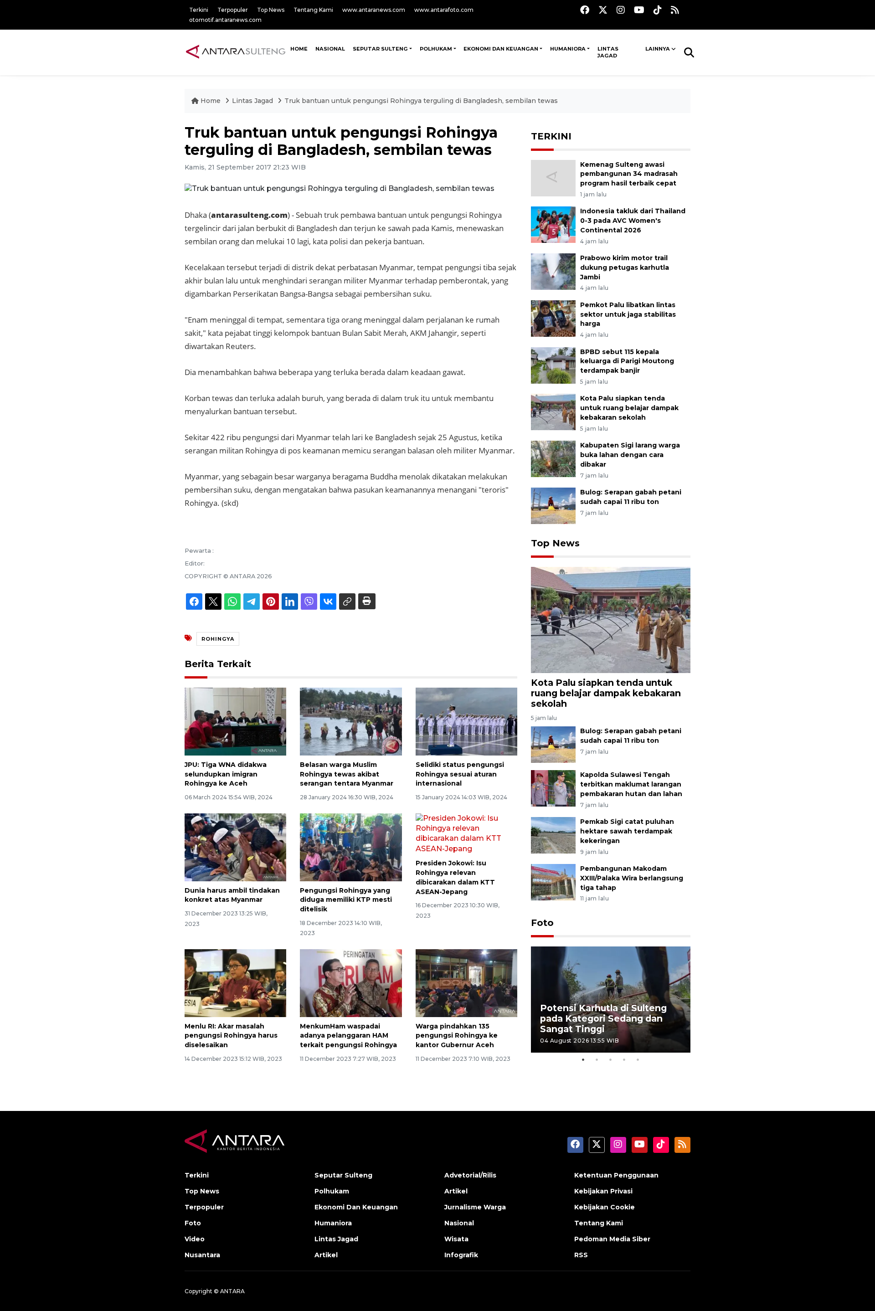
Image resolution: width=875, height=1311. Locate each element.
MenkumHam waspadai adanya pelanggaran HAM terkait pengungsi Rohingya (348, 1035)
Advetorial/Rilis (470, 1175)
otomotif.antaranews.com (225, 19)
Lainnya (657, 49)
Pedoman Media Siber (612, 1239)
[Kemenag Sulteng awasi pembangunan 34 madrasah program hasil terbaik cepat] (553, 177)
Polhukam (436, 49)
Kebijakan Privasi (603, 1191)
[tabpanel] (610, 999)
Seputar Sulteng (380, 49)
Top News (270, 9)
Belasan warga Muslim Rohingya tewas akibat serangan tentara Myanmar (346, 774)
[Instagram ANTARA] (621, 9)
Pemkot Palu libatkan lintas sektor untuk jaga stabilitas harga (628, 314)
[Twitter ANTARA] (602, 9)
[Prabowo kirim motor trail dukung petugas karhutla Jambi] (553, 271)
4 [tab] (624, 1059)
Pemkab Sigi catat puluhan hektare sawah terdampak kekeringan (627, 831)
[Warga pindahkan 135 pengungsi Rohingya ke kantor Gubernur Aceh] (466, 982)
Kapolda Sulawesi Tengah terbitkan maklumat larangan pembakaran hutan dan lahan (631, 784)
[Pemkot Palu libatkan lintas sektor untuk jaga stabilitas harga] (553, 318)
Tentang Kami (313, 9)
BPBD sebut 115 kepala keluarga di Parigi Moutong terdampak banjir (627, 361)
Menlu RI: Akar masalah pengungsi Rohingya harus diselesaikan (231, 1035)
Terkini (198, 9)
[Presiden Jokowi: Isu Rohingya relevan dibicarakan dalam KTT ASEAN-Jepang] (466, 833)
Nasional (459, 1223)
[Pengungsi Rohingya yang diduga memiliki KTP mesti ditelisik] (350, 846)
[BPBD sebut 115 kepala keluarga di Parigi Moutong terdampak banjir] (553, 364)
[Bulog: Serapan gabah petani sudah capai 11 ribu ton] (553, 505)
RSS (581, 1255)
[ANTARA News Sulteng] (236, 52)
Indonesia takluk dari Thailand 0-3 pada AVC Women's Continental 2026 (632, 220)
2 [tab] (597, 1059)
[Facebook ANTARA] (584, 9)
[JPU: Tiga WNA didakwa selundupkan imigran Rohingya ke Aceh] (235, 721)
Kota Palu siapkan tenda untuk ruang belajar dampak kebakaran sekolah (629, 408)
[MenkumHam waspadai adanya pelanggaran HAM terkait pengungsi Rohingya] (350, 982)
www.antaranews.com (373, 9)
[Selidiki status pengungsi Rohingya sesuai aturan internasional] (466, 721)
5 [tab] (638, 1059)
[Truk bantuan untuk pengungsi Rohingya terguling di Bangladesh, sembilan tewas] (610, 619)
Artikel (326, 1255)
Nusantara (202, 1255)
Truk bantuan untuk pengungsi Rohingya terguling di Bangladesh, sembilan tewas (421, 101)
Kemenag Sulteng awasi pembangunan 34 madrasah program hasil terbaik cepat (629, 174)
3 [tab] (610, 1059)
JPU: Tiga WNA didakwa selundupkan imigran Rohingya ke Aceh (226, 774)
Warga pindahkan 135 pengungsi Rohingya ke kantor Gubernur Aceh (457, 1035)
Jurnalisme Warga (475, 1207)
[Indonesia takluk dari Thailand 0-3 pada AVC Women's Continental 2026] (553, 224)
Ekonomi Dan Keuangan (500, 49)
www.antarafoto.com (444, 9)
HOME (299, 49)
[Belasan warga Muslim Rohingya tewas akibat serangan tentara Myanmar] (350, 721)
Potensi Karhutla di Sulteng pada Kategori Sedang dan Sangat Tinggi (603, 1018)
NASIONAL (330, 49)
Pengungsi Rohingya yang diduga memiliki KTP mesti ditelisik (346, 900)
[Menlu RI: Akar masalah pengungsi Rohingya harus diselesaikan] (235, 982)
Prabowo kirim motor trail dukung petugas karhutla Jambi (624, 267)
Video (195, 1239)
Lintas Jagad (607, 52)
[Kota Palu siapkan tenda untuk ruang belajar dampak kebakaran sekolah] (553, 411)
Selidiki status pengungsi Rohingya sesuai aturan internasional (460, 774)
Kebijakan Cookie (604, 1207)
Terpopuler (232, 9)
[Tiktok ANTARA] (658, 9)
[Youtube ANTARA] (639, 9)
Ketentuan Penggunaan (616, 1175)
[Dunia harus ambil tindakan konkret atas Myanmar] (235, 846)
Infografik (461, 1255)
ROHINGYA (217, 639)
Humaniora (568, 49)
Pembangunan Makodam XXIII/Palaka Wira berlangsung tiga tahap (631, 878)
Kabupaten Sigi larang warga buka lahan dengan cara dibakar (630, 454)
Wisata (456, 1239)
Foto (542, 922)
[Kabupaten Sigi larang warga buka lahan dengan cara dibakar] (553, 458)
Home (210, 101)
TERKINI (551, 136)
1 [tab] (583, 1059)
